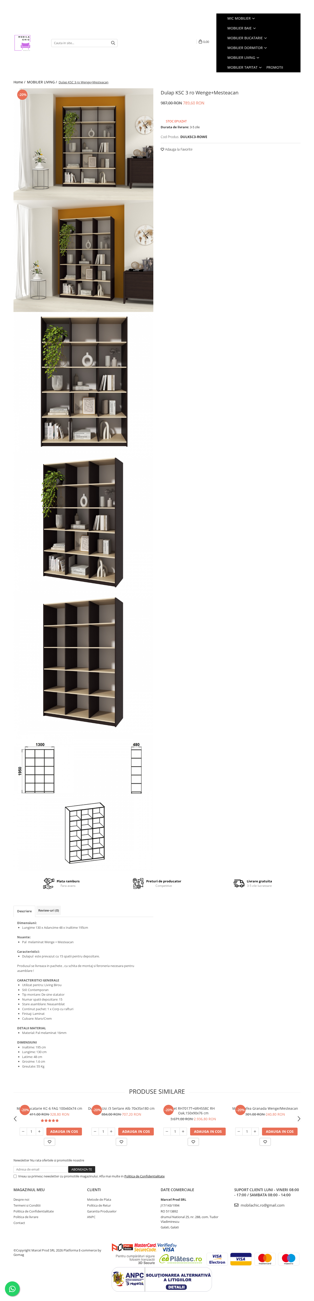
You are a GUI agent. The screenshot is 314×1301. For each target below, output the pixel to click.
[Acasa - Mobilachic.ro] (28, 43)
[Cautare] (113, 43)
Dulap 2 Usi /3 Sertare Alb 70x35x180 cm (121, 1108)
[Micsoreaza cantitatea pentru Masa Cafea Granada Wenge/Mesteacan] (239, 1131)
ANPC (91, 1217)
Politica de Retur (99, 1205)
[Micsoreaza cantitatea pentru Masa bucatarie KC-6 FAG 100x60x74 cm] (23, 1131)
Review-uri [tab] (48, 910)
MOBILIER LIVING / (42, 82)
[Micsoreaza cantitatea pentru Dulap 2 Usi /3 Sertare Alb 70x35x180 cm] (95, 1131)
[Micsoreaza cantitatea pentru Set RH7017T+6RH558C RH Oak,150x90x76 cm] (167, 1131)
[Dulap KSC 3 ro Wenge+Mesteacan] (83, 144)
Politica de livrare (25, 1217)
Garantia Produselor (102, 1211)
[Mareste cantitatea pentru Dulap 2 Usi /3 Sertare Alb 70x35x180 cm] (111, 1131)
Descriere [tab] (24, 911)
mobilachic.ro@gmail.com (262, 1205)
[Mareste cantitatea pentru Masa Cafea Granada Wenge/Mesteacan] (255, 1131)
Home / (19, 82)
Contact (19, 1223)
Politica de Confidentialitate (144, 1176)
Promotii (274, 67)
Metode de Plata (99, 1199)
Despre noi (21, 1199)
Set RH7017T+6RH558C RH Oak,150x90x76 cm (193, 1110)
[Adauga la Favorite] (49, 1142)
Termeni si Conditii (26, 1205)
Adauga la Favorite (178, 149)
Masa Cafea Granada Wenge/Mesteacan (265, 1108)
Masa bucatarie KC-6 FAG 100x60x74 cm (49, 1108)
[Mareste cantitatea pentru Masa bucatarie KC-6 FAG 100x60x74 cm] (39, 1131)
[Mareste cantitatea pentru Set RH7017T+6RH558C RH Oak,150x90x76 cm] (183, 1131)
